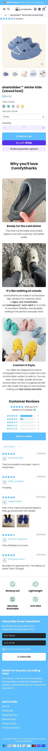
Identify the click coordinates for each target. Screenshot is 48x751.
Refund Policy (9, 719)
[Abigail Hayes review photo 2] (23, 521)
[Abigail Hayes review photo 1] (8, 521)
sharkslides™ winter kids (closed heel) (26, 15)
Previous (4, 46)
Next (43, 46)
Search (6, 706)
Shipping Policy (10, 714)
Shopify (43, 739)
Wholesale (7, 710)
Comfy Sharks (23, 739)
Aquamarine (8, 106)
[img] (8, 453)
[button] (6, 18)
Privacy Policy (9, 723)
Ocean (3, 106)
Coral (17, 106)
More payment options (25, 148)
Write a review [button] (24, 436)
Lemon (22, 106)
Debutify (29, 741)
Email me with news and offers (18, 649)
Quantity (6, 123)
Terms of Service (11, 727)
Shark (13, 106)
